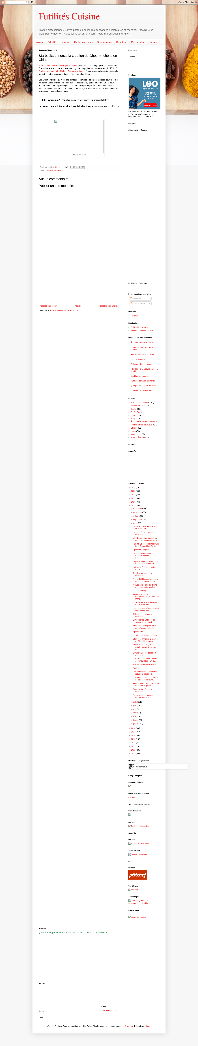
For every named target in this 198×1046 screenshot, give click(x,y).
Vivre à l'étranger (138, 437)
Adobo (136, 668)
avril (135, 713)
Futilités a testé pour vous (141, 425)
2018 (133, 728)
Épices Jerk (138, 632)
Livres (133, 431)
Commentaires (138, 303)
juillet (135, 702)
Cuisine (131, 797)
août (135, 523)
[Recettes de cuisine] (137, 854)
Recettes (65, 42)
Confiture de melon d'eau (141, 390)
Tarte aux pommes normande (143, 381)
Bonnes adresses (138, 406)
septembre (138, 520)
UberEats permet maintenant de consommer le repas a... (145, 539)
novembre (137, 512)
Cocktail (134, 415)
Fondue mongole (138, 359)
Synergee (129, 1026)
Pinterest (134, 316)
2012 (133, 750)
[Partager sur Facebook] (80, 167)
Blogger (149, 1026)
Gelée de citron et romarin (142, 364)
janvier (136, 724)
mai (135, 709)
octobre (136, 516)
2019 (133, 505)
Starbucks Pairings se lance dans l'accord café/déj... (144, 627)
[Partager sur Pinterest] (83, 167)
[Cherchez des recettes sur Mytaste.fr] (138, 843)
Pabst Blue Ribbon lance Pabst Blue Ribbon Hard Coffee (146, 545)
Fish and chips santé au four (142, 354)
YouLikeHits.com (108, 1010)
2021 (133, 498)
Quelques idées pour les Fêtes (143, 386)
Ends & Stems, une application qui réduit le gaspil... (146, 684)
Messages (136, 298)
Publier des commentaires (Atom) (64, 310)
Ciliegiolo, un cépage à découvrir (143, 615)
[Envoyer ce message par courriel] (71, 167)
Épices (133, 418)
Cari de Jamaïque (140, 591)
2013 (133, 746)
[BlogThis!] (74, 167)
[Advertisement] (79, 279)
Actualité (52, 42)
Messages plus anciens (108, 306)
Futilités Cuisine (69, 16)
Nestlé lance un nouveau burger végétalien (143, 696)
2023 (133, 491)
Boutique (153, 42)
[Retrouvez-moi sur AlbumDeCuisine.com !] (129, 787)
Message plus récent (48, 306)
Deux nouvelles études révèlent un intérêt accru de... (144, 555)
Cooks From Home (83, 42)
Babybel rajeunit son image (144, 664)
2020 (133, 502)
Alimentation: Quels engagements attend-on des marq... (146, 596)
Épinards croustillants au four (143, 343)
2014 (133, 743)
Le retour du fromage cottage (145, 635)
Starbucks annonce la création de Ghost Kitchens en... (146, 640)
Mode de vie (136, 434)
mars (135, 716)
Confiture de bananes (140, 376)
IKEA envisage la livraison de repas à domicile (145, 603)
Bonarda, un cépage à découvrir (142, 690)
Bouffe (133, 409)
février (136, 720)
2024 (133, 487)
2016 (133, 735)
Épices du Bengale (141, 550)
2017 (133, 732)
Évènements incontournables (143, 422)
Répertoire (121, 42)
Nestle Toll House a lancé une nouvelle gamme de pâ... (145, 580)
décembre (137, 509)
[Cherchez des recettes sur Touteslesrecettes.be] (138, 826)
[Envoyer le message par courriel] (66, 167)
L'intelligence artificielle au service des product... (144, 621)
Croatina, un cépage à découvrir (142, 574)
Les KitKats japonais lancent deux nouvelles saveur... (145, 660)
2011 (133, 753)
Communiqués (104, 42)
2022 (133, 495)
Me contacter (137, 42)
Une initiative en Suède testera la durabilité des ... (146, 609)
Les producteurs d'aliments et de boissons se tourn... (145, 679)
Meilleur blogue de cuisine (142, 330)
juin (135, 705)
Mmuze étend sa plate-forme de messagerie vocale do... (145, 586)
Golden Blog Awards (139, 327)
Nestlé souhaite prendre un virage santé (144, 527)
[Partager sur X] (77, 167)
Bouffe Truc (135, 412)
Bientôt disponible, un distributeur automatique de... (144, 647)
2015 (133, 739)
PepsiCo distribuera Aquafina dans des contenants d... (145, 562)
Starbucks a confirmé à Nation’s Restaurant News (61, 71)
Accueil (39, 42)
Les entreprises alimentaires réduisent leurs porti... (145, 673)
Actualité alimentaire (54, 171)
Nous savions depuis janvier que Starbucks (58, 65)
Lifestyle (134, 428)
